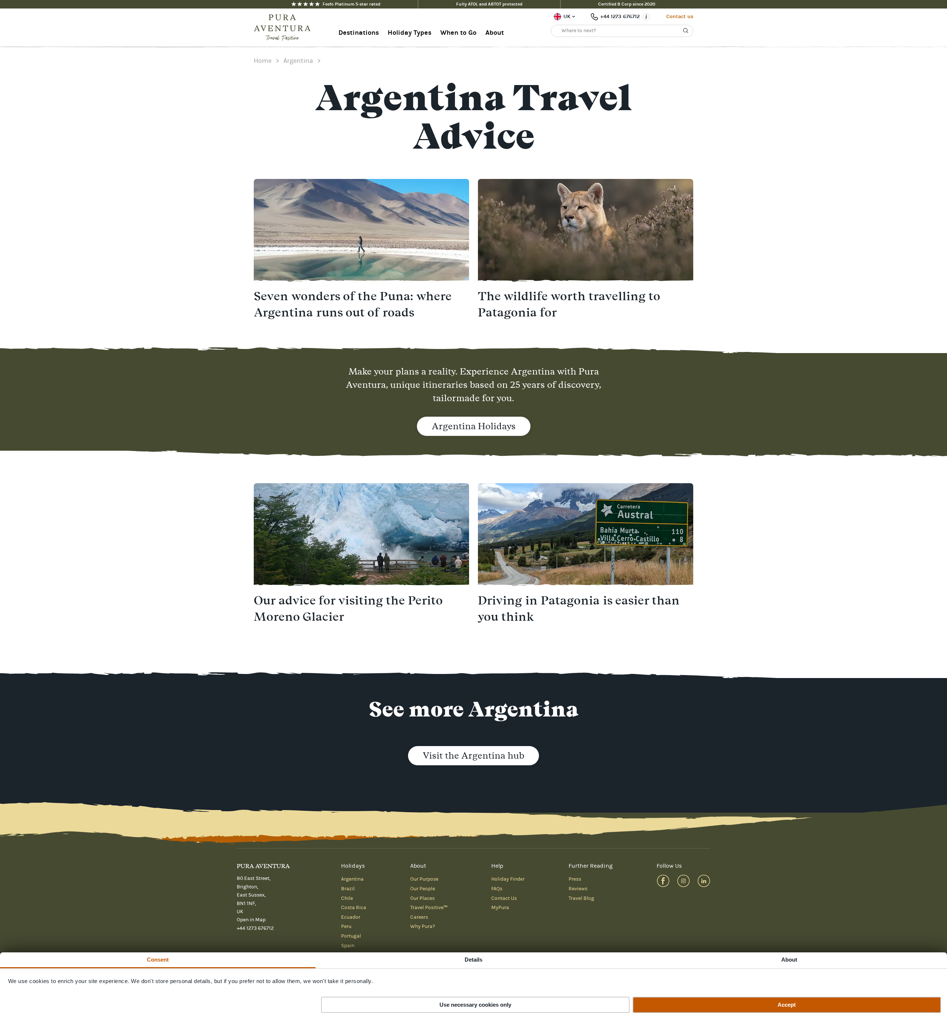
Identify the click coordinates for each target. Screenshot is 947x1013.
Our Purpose (424, 879)
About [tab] (789, 959)
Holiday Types (409, 33)
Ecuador (350, 917)
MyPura (500, 908)
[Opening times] (646, 16)
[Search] (686, 31)
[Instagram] (683, 880)
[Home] (284, 28)
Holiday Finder (508, 879)
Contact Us (504, 898)
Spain (347, 946)
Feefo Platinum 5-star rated (351, 4)
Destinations (358, 33)
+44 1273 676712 (620, 16)
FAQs (496, 889)
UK (566, 16)
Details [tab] (474, 959)
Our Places (422, 898)
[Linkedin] (703, 880)
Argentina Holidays (474, 426)
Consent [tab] (158, 959)
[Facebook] (663, 880)
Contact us (679, 16)
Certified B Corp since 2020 (627, 4)
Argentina (298, 61)
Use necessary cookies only (475, 1005)
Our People (422, 889)
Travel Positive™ (429, 908)
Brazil (348, 889)
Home (263, 61)
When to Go (458, 33)
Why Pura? (422, 926)
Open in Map (251, 920)
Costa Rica (353, 908)
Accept (787, 1005)
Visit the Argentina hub (473, 755)
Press (575, 879)
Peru (346, 926)
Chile (347, 898)
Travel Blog (581, 898)
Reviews (578, 889)
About (494, 33)
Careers (419, 917)
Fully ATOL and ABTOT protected (489, 4)
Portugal (351, 936)
